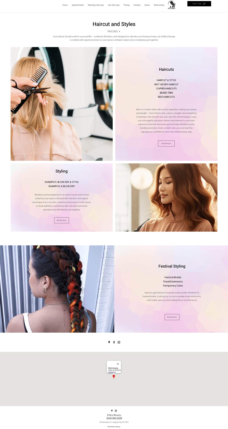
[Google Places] (109, 342)
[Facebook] (114, 342)
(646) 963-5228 (114, 418)
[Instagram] (119, 342)
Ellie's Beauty (114, 415)
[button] (114, 5)
